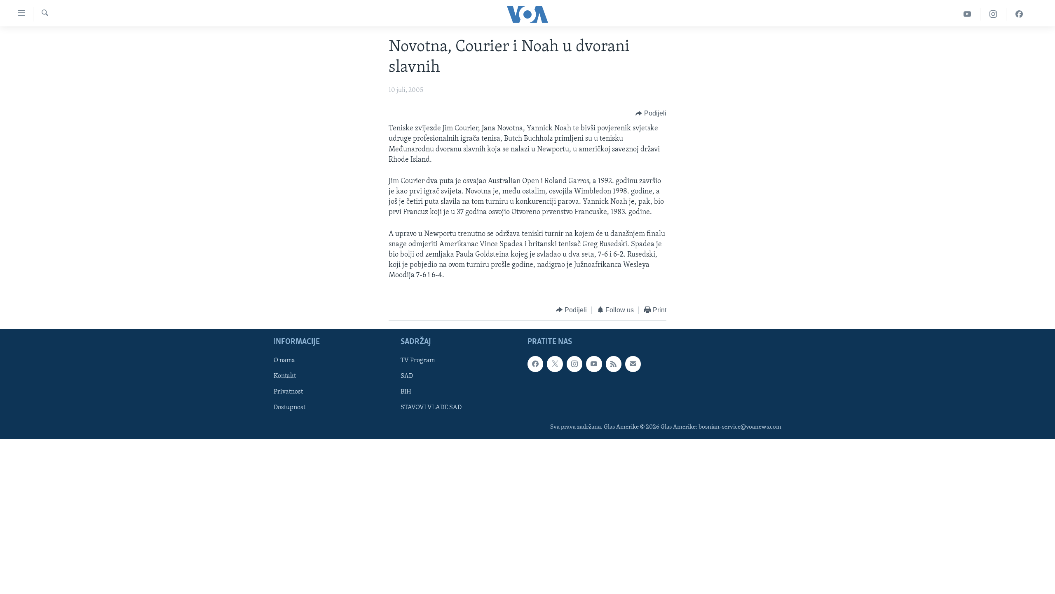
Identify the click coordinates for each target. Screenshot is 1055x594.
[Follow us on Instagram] (574, 364)
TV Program (418, 360)
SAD (407, 376)
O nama (284, 360)
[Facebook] (1019, 14)
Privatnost (288, 392)
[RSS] (613, 364)
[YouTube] (967, 14)
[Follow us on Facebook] (535, 364)
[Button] (650, 113)
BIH (406, 392)
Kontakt (285, 376)
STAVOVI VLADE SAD (431, 408)
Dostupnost (289, 408)
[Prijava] (633, 364)
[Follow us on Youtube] (594, 364)
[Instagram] (993, 14)
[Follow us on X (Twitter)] (555, 364)
